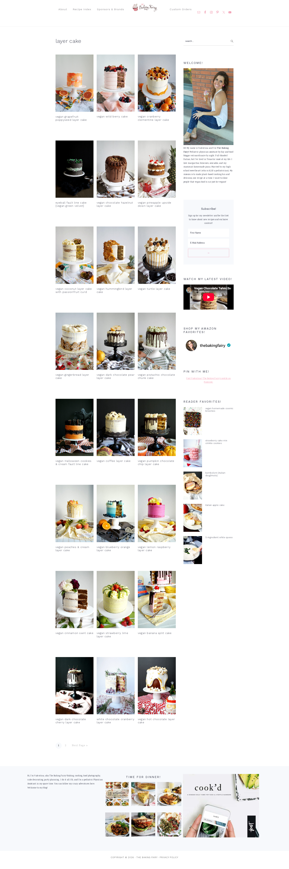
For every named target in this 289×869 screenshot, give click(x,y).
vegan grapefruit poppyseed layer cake (71, 118)
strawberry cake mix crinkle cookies (216, 441)
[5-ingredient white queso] (192, 551)
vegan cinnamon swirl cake (74, 633)
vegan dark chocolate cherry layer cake (71, 721)
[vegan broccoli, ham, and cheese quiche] (143, 795)
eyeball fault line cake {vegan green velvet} (71, 204)
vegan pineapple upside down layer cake (154, 204)
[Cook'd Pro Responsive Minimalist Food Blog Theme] (221, 837)
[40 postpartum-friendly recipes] (117, 795)
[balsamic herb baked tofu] (117, 825)
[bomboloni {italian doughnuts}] (192, 486)
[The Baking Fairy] (145, 10)
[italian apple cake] (192, 518)
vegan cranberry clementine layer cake (153, 118)
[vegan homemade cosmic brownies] (192, 422)
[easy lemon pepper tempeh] (169, 795)
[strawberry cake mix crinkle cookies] (192, 454)
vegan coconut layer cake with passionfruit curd (74, 290)
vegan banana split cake (155, 633)
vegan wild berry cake (112, 116)
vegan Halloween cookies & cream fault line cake (74, 462)
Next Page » (80, 746)
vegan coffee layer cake (114, 461)
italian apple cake (214, 505)
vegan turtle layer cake (154, 288)
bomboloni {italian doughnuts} (215, 474)
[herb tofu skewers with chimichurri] (169, 825)
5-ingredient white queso (219, 537)
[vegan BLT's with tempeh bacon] (143, 825)
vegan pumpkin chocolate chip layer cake (156, 462)
